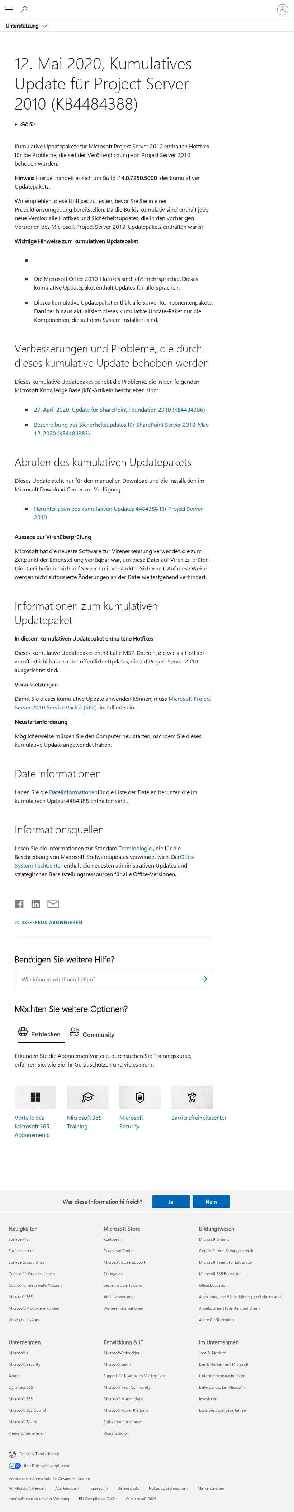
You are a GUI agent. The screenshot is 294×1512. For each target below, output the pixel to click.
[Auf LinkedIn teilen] (33, 902)
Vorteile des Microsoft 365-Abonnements (33, 1126)
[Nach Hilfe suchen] (25, 9)
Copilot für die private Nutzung (35, 1285)
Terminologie (135, 848)
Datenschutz (128, 1488)
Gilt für (27, 124)
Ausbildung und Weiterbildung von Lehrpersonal (241, 1296)
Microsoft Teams (23, 1421)
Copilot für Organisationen (32, 1273)
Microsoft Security (24, 1364)
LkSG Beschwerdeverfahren (222, 1410)
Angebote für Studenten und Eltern (229, 1308)
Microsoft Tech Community (127, 1387)
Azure (14, 1375)
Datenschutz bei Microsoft (222, 1387)
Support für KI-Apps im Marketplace (135, 1375)
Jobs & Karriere (212, 1352)
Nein (211, 1201)
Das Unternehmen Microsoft (223, 1364)
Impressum (98, 1488)
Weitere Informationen (123, 1308)
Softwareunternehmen (123, 1421)
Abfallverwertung (118, 1296)
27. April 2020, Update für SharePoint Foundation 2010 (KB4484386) (119, 409)
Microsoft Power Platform (126, 1410)
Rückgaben (113, 1273)
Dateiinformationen (73, 792)
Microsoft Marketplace (123, 1398)
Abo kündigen (67, 1488)
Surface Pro (18, 1239)
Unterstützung (23, 25)
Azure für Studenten (216, 1319)
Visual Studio (115, 1433)
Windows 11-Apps (24, 1319)
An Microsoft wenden (27, 1488)
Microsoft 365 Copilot (27, 1410)
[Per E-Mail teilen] (50, 902)
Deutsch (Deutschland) (39, 1453)
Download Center (119, 1250)
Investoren (208, 1398)
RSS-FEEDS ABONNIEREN (51, 922)
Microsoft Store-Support (125, 1262)
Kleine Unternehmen (26, 1433)
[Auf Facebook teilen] (20, 902)
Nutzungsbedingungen (168, 1488)
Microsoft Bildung (214, 1239)
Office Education (213, 1285)
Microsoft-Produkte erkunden (34, 1308)
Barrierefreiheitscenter (199, 1117)
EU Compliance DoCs (97, 1498)
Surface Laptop (21, 1250)
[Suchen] (204, 979)
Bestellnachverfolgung (123, 1285)
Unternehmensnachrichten (222, 1375)
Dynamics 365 (21, 1387)
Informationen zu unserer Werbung (39, 1498)
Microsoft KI (19, 1352)
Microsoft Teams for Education (225, 1262)
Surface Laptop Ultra (26, 1262)
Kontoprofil (113, 1239)
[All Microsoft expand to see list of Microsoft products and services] (9, 9)
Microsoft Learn (117, 1364)
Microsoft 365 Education (220, 1273)
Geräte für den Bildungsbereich (226, 1250)
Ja (171, 1201)
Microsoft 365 (21, 1296)
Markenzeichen (211, 1488)
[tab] (41, 1033)
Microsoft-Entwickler (121, 1352)
